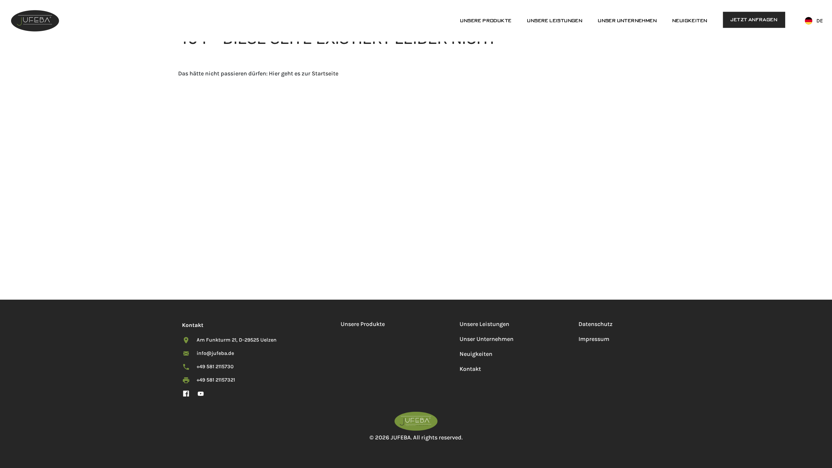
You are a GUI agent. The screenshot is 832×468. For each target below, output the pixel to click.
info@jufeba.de (215, 353)
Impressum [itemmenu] (593, 339)
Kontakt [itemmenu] (470, 368)
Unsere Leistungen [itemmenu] (554, 20)
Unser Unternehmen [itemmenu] (627, 20)
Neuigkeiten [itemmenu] (689, 20)
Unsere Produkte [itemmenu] (486, 20)
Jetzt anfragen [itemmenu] (754, 19)
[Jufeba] (34, 21)
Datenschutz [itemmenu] (595, 324)
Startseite (325, 73)
